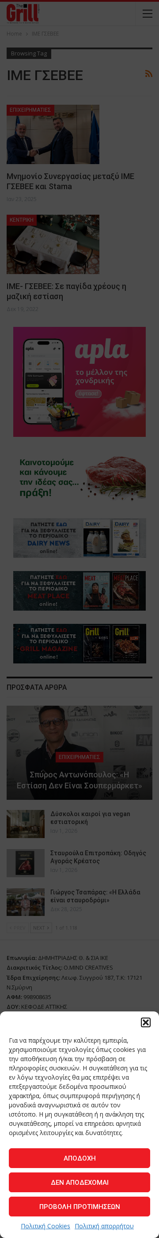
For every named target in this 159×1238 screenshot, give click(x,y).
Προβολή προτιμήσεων (79, 1207)
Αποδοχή (80, 1158)
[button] (145, 1022)
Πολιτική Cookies (45, 1226)
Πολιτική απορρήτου (104, 1226)
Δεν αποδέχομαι (80, 1183)
